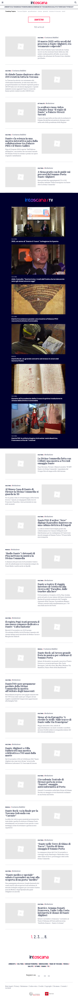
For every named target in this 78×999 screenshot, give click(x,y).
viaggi (64, 7)
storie (59, 7)
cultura (13, 7)
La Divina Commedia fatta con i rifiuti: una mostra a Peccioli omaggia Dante (54, 461)
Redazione (50, 103)
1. (32, 936)
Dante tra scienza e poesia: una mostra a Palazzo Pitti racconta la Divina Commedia (34, 320)
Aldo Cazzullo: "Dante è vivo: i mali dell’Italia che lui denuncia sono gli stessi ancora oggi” (37, 280)
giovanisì (45, 11)
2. (35, 936)
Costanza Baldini (51, 37)
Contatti (63, 986)
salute (54, 7)
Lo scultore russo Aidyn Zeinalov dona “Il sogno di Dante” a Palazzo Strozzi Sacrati (52, 111)
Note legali (9, 986)
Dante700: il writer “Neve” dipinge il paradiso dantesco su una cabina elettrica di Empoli (55, 523)
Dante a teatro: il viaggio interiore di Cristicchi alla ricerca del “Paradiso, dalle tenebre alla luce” (52, 588)
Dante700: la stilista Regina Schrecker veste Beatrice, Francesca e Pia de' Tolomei (34, 439)
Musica (13, 356)
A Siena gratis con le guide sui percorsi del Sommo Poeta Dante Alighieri (54, 174)
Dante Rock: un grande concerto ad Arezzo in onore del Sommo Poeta (35, 360)
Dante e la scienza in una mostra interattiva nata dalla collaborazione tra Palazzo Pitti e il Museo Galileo (21, 142)
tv (67, 7)
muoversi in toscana (55, 11)
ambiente (7, 7)
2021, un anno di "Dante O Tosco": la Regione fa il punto (34, 241)
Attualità (41, 103)
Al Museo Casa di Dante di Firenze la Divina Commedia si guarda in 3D (21, 492)
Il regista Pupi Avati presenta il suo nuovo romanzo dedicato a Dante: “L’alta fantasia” (22, 624)
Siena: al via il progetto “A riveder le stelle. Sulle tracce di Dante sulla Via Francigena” (54, 719)
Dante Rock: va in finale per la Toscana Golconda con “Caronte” (21, 813)
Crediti (41, 986)
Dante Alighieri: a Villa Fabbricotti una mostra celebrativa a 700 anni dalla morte (20, 752)
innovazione (32, 7)
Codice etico (33, 986)
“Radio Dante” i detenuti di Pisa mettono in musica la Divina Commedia (20, 556)
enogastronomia (22, 7)
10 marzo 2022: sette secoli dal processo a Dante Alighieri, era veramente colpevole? (54, 44)
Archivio (8, 988)
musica (50, 7)
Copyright (48, 986)
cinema (40, 11)
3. (38, 936)
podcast (71, 7)
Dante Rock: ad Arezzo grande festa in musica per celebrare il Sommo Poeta (55, 655)
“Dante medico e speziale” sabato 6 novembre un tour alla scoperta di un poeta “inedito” (22, 877)
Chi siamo (56, 986)
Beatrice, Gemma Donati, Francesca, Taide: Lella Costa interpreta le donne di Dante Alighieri (53, 912)
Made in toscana (42, 7)
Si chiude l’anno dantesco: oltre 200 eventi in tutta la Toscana (22, 75)
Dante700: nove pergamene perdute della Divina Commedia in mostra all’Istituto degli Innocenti (20, 687)
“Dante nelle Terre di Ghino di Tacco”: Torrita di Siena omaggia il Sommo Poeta (54, 846)
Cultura (40, 37)
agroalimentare (32, 11)
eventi (63, 11)
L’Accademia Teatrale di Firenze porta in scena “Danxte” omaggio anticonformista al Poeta (51, 783)
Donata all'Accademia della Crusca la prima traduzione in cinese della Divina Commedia (36, 399)
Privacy (16, 986)
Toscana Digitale (22, 11)
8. (45, 936)
